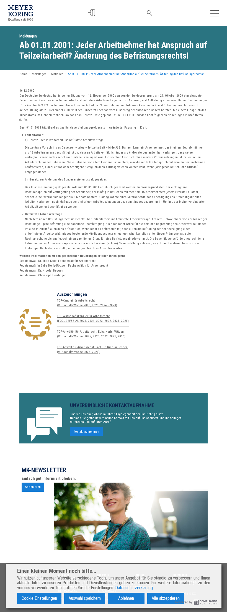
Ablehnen (126, 598)
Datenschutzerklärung (134, 587)
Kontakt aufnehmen (86, 431)
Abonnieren (33, 487)
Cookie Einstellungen (39, 598)
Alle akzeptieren (166, 598)
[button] (91, 12)
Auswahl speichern (85, 598)
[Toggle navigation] (214, 13)
